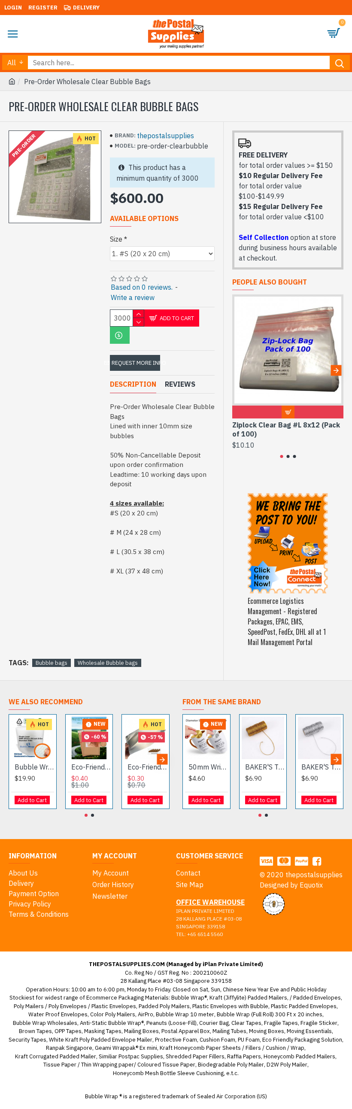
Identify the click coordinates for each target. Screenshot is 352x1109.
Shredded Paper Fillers (195, 1056)
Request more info (136, 363)
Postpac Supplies (140, 1056)
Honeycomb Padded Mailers (299, 1056)
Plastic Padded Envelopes (304, 1006)
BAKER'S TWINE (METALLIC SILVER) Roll (321, 767)
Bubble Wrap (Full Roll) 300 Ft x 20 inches (269, 1014)
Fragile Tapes (281, 1023)
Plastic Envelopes (113, 1006)
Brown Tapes (35, 1031)
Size (116, 239)
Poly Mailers (29, 1006)
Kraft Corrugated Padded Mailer (55, 1056)
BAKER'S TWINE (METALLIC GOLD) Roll (265, 767)
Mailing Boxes (141, 1031)
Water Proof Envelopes (58, 1014)
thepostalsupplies (165, 135)
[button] (239, 370)
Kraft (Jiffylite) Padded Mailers (248, 997)
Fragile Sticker (318, 1023)
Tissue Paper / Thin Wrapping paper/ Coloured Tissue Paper (119, 1064)
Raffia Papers (244, 1056)
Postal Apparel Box (185, 1031)
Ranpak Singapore (69, 1047)
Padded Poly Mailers (164, 1006)
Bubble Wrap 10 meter (185, 1014)
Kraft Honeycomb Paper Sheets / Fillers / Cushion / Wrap (232, 1047)
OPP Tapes (68, 1031)
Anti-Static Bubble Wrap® (112, 1023)
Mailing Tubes (229, 1031)
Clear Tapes (246, 1023)
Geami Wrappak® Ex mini (126, 1047)
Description (133, 384)
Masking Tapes (102, 1031)
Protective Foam (176, 1039)
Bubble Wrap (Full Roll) (34, 767)
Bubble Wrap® (189, 997)
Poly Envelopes (68, 1006)
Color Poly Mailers (112, 1014)
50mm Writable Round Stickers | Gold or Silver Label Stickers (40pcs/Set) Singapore (208, 767)
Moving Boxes (266, 1031)
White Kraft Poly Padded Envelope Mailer (100, 1039)
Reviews (180, 384)
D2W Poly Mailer (287, 1064)
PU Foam (249, 1039)
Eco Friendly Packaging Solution (302, 1039)
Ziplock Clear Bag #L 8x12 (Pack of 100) (286, 429)
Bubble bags (51, 663)
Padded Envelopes (317, 997)
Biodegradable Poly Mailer (231, 1064)
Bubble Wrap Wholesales (45, 1023)
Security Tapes (27, 1039)
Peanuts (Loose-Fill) (171, 1023)
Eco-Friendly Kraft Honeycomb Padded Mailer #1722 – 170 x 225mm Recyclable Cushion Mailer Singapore (91, 767)
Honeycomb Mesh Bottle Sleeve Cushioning (168, 1073)
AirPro (145, 1014)
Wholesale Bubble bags (108, 663)
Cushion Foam (217, 1039)
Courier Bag (214, 1023)
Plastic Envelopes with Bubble (230, 1006)
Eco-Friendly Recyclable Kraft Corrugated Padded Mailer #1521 (147, 767)
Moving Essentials (309, 1031)
